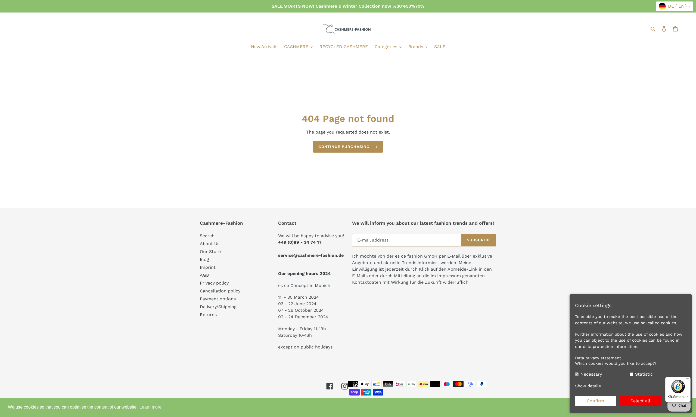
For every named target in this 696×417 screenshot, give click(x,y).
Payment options (218, 298)
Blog (204, 259)
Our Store (210, 251)
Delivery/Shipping (218, 306)
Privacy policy (214, 283)
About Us (209, 243)
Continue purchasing (343, 146)
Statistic (644, 374)
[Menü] (687, 380)
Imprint (208, 267)
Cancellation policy (220, 291)
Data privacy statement (598, 358)
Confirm (595, 400)
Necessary (591, 374)
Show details (588, 386)
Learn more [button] (150, 407)
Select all (640, 400)
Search (207, 235)
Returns (208, 314)
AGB (204, 275)
